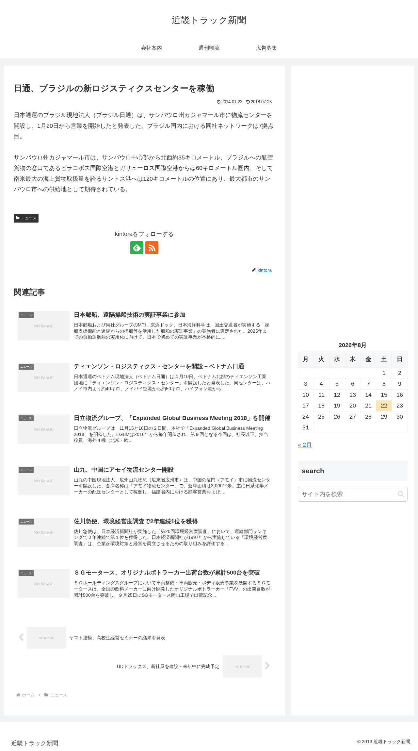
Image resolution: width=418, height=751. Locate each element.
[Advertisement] (353, 139)
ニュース (29, 218)
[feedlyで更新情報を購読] (136, 247)
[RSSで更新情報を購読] (151, 247)
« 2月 (305, 445)
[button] (401, 494)
